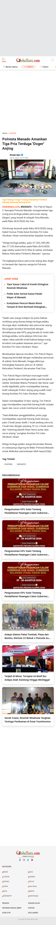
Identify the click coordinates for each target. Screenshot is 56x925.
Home (4, 133)
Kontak (31, 908)
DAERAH (32, 877)
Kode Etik (6, 913)
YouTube (32, 864)
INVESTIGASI (33, 896)
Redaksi (5, 903)
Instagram (24, 864)
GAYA (5, 891)
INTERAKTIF (7, 896)
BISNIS (5, 872)
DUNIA (5, 886)
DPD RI (31, 882)
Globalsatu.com (11, 207)
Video (30, 67)
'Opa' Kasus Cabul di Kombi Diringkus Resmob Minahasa (27, 286)
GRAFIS (31, 891)
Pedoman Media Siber (11, 908)
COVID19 (6, 877)
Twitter (28, 864)
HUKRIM (8, 464)
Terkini (45, 67)
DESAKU (6, 882)
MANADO (21, 464)
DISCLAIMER (33, 913)
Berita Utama (11, 67)
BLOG (31, 872)
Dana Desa (33, 886)
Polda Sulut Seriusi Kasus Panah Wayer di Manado (24, 296)
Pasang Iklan (34, 903)
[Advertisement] (28, 28)
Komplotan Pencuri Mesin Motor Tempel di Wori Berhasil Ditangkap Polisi (26, 305)
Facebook (20, 864)
